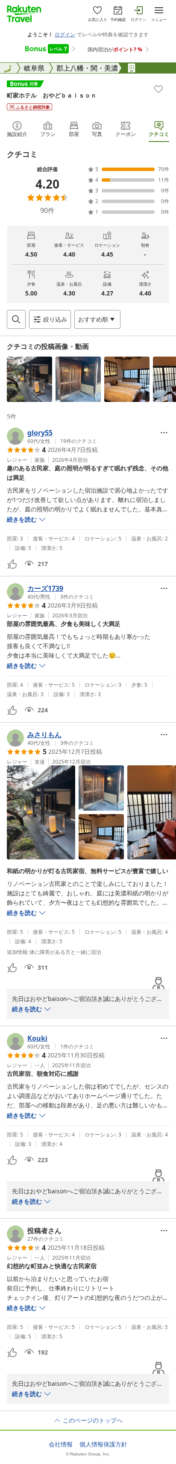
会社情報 (61, 1444)
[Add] (158, 88)
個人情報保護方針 (103, 1444)
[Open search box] (16, 319)
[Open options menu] (164, 433)
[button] (29, 379)
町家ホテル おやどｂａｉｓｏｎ (52, 95)
